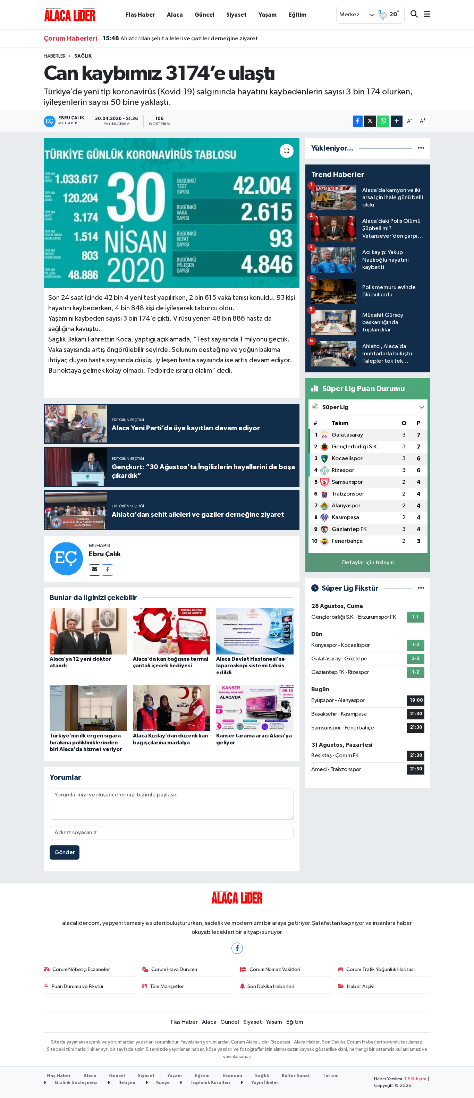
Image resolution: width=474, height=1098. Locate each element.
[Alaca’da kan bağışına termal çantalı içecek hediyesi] (171, 631)
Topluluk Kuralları (209, 1083)
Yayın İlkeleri (265, 1083)
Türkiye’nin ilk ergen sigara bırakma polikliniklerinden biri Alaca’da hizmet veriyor (86, 742)
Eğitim (297, 15)
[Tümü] (421, 148)
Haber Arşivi (360, 986)
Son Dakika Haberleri (270, 986)
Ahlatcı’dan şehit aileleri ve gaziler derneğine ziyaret (180, 38)
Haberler (55, 56)
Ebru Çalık (105, 554)
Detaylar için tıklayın (368, 563)
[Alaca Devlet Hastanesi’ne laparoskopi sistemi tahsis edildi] (255, 631)
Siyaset (236, 15)
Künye (162, 1083)
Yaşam (268, 15)
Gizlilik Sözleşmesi (75, 1083)
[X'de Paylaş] (370, 121)
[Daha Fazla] (397, 121)
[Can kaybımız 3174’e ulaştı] (171, 213)
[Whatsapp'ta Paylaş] (383, 121)
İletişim (126, 1083)
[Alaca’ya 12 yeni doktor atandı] (88, 631)
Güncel (204, 15)
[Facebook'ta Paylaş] (358, 121)
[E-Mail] (94, 570)
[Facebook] (107, 570)
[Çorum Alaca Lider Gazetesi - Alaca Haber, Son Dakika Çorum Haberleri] (70, 14)
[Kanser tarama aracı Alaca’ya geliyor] (255, 708)
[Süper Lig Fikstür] (421, 588)
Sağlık (83, 56)
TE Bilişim (415, 1079)
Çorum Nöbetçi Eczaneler (81, 969)
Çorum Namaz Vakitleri (274, 969)
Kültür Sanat (296, 1076)
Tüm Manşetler (167, 986)
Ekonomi (232, 1076)
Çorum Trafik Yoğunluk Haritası (380, 969)
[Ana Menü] (424, 14)
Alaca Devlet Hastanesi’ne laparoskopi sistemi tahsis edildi (250, 665)
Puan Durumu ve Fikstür (78, 986)
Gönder (64, 852)
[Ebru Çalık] (66, 558)
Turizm (331, 1076)
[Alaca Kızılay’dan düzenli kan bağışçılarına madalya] (171, 708)
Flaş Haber (140, 15)
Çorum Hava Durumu (174, 969)
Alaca (175, 15)
